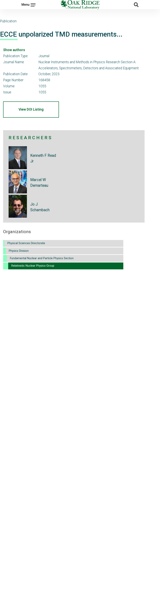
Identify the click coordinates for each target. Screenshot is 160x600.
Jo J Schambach (40, 207)
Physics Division (19, 251)
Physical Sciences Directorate (26, 243)
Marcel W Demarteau (39, 183)
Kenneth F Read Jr (43, 158)
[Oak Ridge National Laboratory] (80, 4)
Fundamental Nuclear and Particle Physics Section (42, 258)
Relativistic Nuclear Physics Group (32, 265)
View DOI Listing (31, 109)
